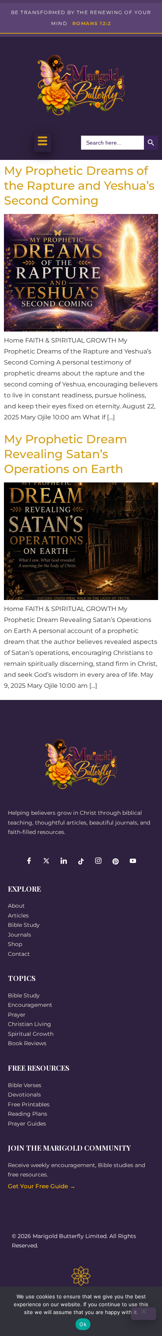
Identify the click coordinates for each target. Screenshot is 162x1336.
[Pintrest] (116, 861)
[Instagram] (98, 861)
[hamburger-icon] (43, 142)
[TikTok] (81, 861)
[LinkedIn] (64, 861)
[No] (143, 1313)
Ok (83, 1324)
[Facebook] (29, 861)
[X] (46, 861)
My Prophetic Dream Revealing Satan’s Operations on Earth (65, 454)
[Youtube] (133, 861)
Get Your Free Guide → (41, 1186)
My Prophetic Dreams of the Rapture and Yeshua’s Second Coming (79, 185)
